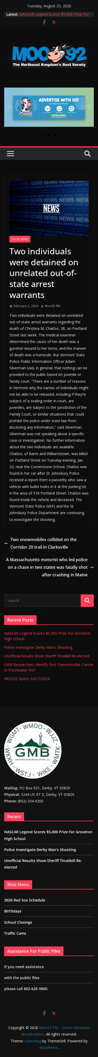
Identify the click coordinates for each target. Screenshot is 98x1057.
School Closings (18, 922)
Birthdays (12, 911)
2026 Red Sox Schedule (24, 900)
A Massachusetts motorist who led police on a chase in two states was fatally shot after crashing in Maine (47, 567)
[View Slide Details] (49, 107)
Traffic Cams (15, 933)
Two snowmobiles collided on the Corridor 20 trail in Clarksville (43, 543)
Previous (10, 107)
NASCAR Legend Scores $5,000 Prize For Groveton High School (54, 17)
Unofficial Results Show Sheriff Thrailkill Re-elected (46, 655)
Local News (19, 239)
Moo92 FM (52, 306)
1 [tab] (43, 135)
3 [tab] (55, 135)
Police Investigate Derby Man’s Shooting (38, 647)
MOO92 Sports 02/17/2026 (27, 678)
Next (87, 107)
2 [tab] (49, 135)
